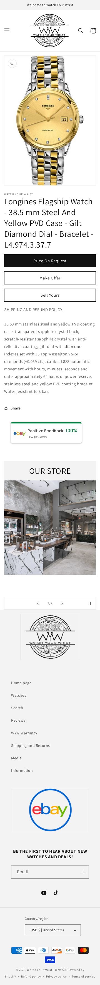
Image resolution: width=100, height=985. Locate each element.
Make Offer (50, 278)
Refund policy (31, 976)
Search (17, 707)
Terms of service (83, 976)
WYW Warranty (24, 733)
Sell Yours (50, 295)
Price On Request (50, 260)
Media (16, 757)
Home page (21, 682)
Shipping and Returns (30, 745)
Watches (18, 695)
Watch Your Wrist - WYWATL (47, 970)
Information (22, 770)
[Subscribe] (82, 872)
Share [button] (16, 408)
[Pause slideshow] (90, 603)
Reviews (18, 720)
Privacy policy (56, 976)
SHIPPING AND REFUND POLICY (33, 309)
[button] (7, 31)
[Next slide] (62, 603)
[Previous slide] (38, 603)
